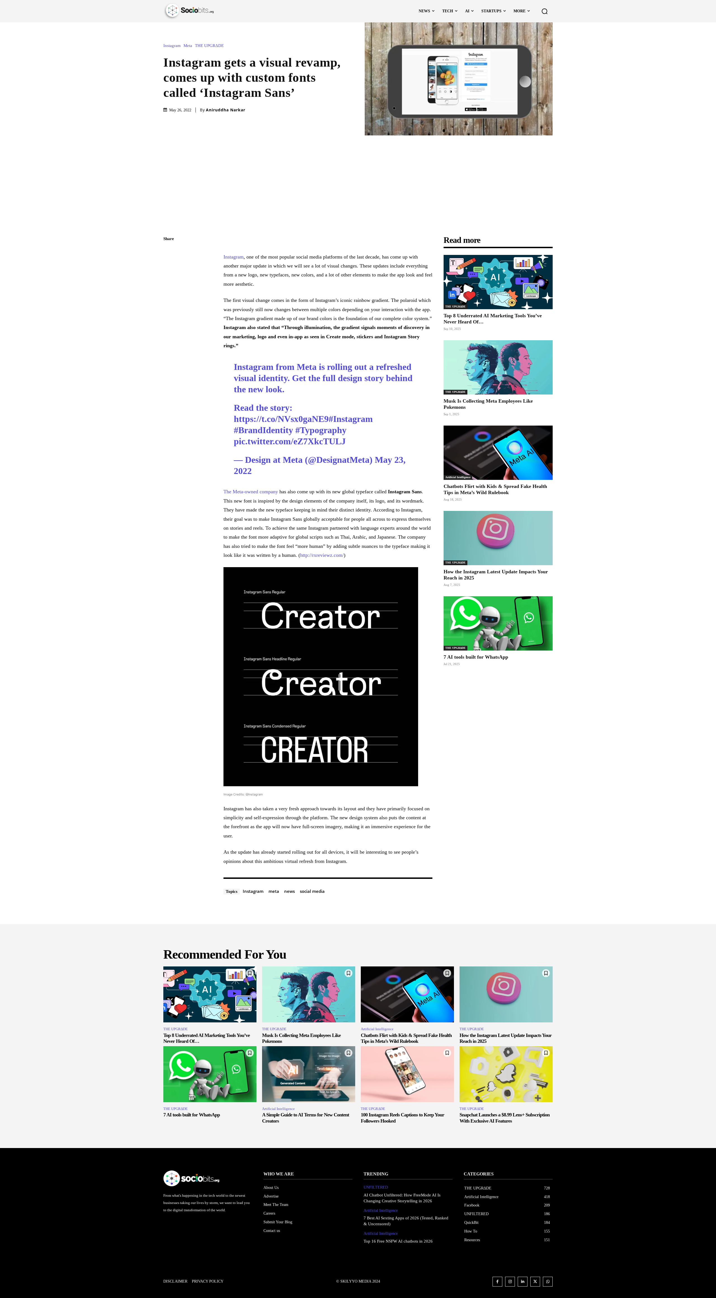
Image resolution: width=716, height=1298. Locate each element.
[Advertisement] (358, 177)
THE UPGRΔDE (209, 46)
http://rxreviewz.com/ (322, 555)
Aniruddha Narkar (225, 109)
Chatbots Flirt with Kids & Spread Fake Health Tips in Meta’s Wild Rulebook (495, 489)
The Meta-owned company (250, 491)
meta (273, 891)
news (289, 891)
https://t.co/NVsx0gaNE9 (281, 419)
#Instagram (351, 419)
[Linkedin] (522, 1282)
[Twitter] (169, 265)
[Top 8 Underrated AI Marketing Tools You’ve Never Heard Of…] (498, 282)
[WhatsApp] (169, 291)
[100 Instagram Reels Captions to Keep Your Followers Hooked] (407, 1074)
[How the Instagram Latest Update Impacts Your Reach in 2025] (498, 538)
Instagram (172, 46)
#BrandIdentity (263, 430)
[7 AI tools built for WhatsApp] (498, 623)
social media (312, 891)
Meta (187, 46)
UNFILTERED (376, 1187)
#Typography (321, 430)
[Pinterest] (169, 278)
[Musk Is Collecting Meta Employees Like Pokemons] (498, 367)
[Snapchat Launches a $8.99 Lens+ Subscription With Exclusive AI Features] (506, 1074)
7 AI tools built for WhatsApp (476, 657)
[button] (544, 11)
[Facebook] (169, 252)
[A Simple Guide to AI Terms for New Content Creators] (308, 1074)
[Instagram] (510, 1282)
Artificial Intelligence (457, 477)
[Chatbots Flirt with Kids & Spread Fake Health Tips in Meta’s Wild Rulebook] (498, 453)
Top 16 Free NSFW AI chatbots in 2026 (398, 1241)
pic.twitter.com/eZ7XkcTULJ (290, 441)
